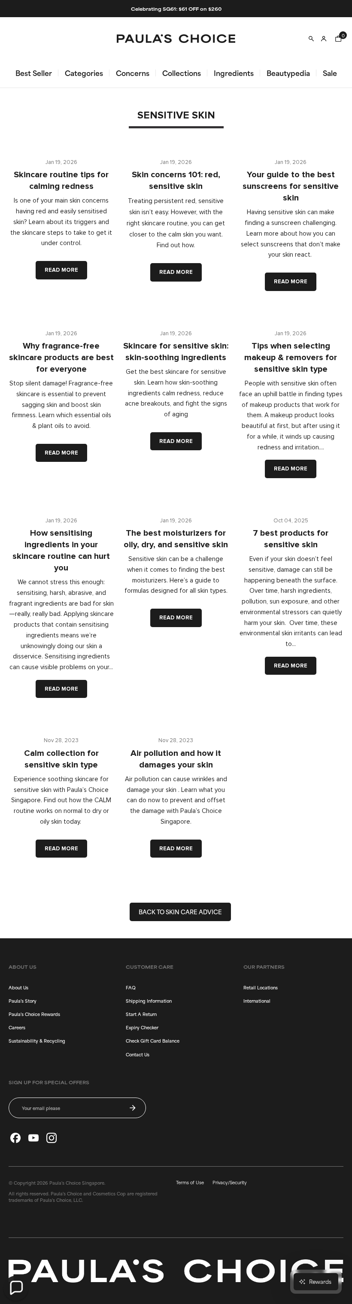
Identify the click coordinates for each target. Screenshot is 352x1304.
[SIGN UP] (132, 1108)
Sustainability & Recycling (37, 1040)
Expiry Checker (142, 1027)
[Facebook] (15, 1138)
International (256, 1000)
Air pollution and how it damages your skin (175, 759)
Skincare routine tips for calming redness (61, 180)
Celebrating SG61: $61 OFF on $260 (176, 8)
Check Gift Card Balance (152, 1040)
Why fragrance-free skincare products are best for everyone (61, 357)
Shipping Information (149, 1000)
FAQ (131, 987)
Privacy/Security (229, 1182)
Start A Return (141, 1013)
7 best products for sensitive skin (290, 539)
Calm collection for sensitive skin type (61, 759)
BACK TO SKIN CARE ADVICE (180, 911)
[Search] (311, 39)
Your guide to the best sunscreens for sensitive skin (291, 186)
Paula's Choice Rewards (34, 1013)
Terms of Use (190, 1182)
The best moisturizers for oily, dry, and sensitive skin (176, 539)
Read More (61, 270)
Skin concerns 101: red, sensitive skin (176, 180)
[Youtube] (33, 1138)
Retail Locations (260, 987)
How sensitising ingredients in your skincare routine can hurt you (61, 550)
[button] (15, 1288)
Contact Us (137, 1054)
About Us (18, 987)
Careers (17, 1027)
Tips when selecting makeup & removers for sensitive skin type (290, 357)
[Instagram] (51, 1138)
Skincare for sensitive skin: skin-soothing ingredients (175, 352)
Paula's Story (22, 1000)
